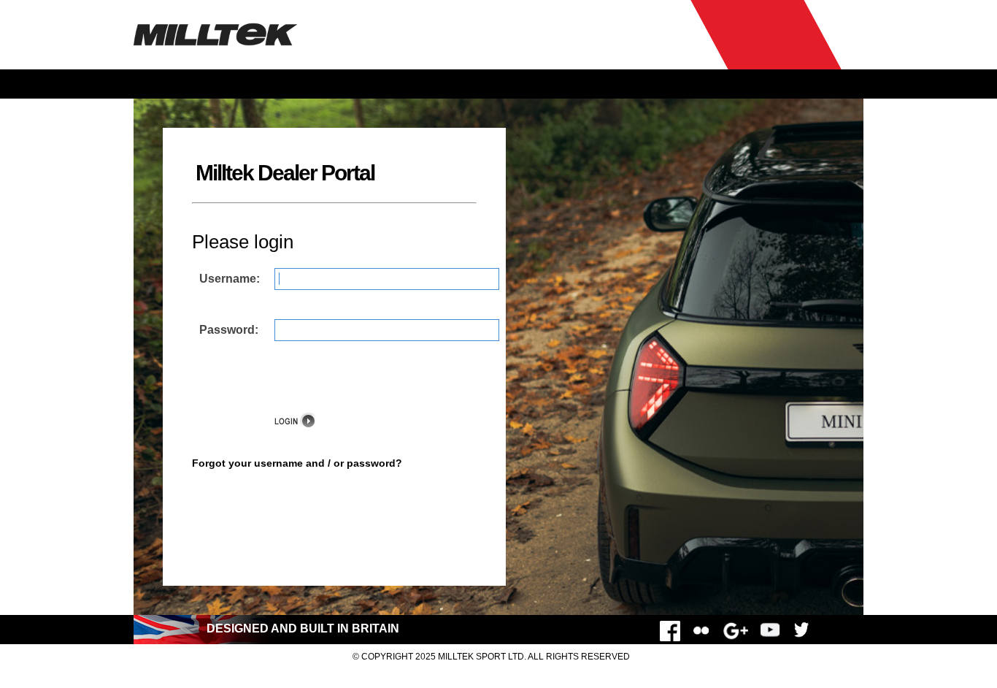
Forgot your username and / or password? (297, 463)
